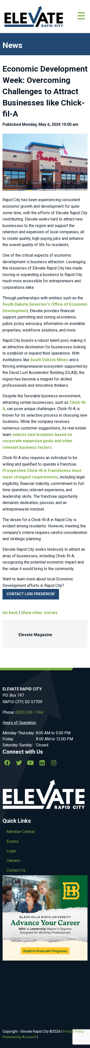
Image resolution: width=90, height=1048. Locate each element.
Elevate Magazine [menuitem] (35, 634)
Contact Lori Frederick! (30, 594)
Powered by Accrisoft (19, 1037)
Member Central (20, 831)
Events (12, 841)
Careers (13, 860)
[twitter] (19, 762)
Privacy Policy (73, 1031)
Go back (10, 612)
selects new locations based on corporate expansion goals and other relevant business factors (37, 441)
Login (11, 851)
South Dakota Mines (48, 359)
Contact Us (16, 870)
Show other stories (39, 612)
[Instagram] (53, 762)
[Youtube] (30, 762)
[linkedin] (42, 762)
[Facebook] (7, 762)
